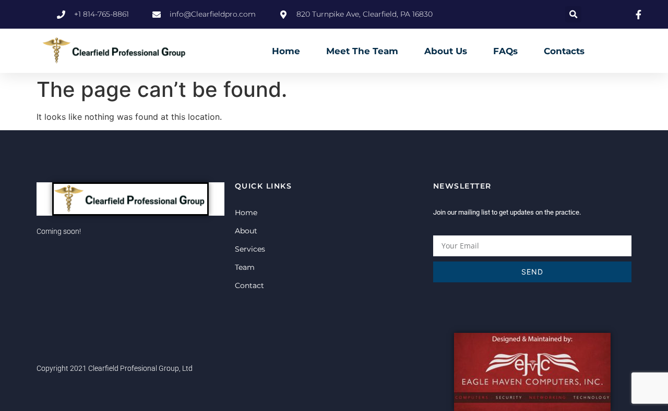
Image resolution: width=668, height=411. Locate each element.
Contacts (564, 51)
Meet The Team (362, 51)
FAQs (505, 51)
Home (286, 51)
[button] (573, 14)
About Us (445, 51)
